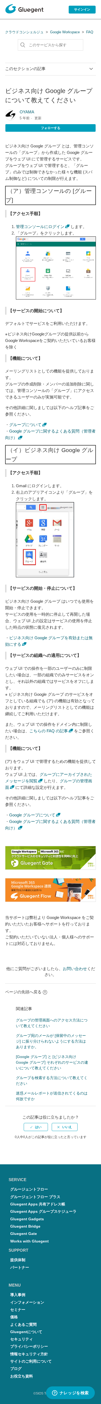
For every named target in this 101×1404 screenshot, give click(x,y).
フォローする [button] (50, 128)
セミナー (17, 1310)
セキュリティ (21, 1339)
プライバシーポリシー (29, 1346)
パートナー (19, 1267)
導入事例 (17, 1295)
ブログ (16, 1369)
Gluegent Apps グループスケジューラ (43, 1211)
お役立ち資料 (21, 1376)
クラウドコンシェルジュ (24, 32)
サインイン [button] (82, 9)
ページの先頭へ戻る (23, 992)
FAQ (89, 32)
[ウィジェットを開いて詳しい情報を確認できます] (70, 1393)
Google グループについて (32, 815)
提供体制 (17, 1260)
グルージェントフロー (29, 1189)
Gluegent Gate (23, 1234)
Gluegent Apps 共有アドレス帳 (37, 1204)
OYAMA (27, 112)
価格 (14, 1317)
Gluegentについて (26, 1332)
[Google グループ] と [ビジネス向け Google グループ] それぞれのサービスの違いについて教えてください (52, 1062)
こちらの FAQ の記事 (48, 731)
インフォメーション (27, 1302)
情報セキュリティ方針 (29, 1354)
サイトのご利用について (31, 1361)
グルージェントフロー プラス (35, 1197)
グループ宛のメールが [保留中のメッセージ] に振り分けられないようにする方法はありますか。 (51, 1041)
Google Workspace (65, 32)
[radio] (36, 1127)
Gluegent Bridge (25, 1226)
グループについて (25, 424)
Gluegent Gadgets (27, 1219)
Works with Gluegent (29, 1241)
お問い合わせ (75, 968)
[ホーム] (24, 9)
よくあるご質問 (23, 1325)
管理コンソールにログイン (40, 226)
